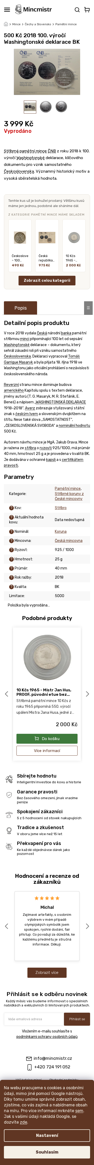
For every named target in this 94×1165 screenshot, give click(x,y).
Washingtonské (30, 157)
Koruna (61, 531)
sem (79, 1110)
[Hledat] (77, 9)
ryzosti (46, 448)
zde (23, 1122)
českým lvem (26, 414)
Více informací (47, 750)
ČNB (52, 151)
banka (66, 333)
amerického (14, 390)
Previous (7, 694)
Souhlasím (47, 1152)
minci (24, 339)
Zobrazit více (47, 972)
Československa (19, 171)
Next (88, 694)
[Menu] (7, 9)
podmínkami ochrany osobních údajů (47, 1037)
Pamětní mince (68, 488)
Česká (42, 333)
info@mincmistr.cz (53, 1058)
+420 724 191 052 (52, 1066)
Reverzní (11, 385)
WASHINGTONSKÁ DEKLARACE (61, 402)
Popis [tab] (20, 308)
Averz (30, 408)
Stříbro (61, 508)
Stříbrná (11, 151)
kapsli (51, 460)
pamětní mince (33, 151)
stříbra (30, 448)
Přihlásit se (77, 1019)
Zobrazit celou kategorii (47, 280)
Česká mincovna (69, 540)
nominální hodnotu (74, 425)
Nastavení (47, 1135)
